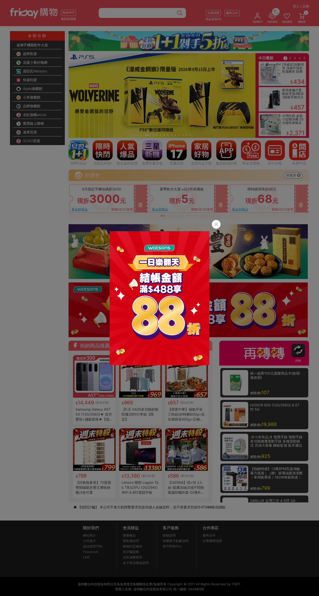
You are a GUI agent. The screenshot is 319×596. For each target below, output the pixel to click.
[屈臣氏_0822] (159, 298)
